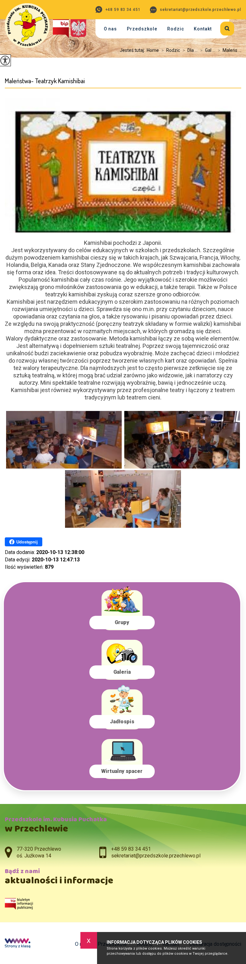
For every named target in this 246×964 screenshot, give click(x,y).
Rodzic (175, 28)
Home (153, 50)
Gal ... (207, 50)
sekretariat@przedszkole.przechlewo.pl (200, 9)
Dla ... (190, 50)
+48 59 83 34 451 (123, 9)
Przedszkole (142, 28)
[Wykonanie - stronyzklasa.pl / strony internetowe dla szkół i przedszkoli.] (17, 943)
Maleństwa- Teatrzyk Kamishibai (45, 81)
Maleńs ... (229, 50)
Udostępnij (27, 542)
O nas (110, 28)
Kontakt (203, 28)
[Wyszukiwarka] (223, 27)
